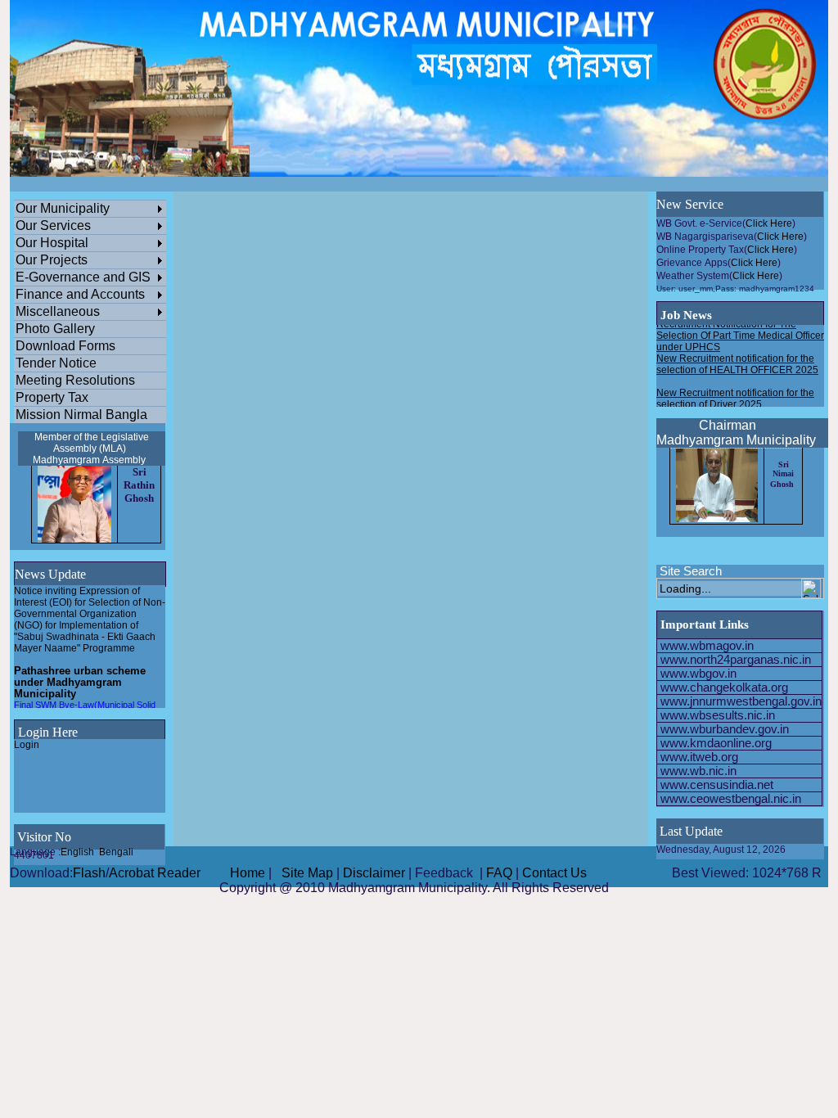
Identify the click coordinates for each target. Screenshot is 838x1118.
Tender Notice (56, 363)
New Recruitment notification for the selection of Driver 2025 (735, 392)
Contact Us (554, 873)
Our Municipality (63, 208)
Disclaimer (374, 873)
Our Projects (52, 260)
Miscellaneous (58, 311)
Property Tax (52, 397)
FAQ (499, 873)
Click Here (769, 223)
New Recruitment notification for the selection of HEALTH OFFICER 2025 (737, 357)
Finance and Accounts (80, 294)
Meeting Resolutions (75, 380)
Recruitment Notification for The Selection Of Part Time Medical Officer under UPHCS (740, 329)
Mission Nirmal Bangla (81, 415)
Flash (89, 873)
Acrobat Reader (154, 873)
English (77, 852)
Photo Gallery (55, 329)
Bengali (116, 852)
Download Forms (65, 346)
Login (26, 745)
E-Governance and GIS (83, 277)
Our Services (53, 225)
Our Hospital (52, 243)
